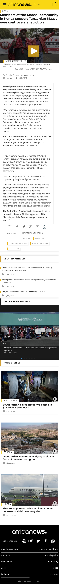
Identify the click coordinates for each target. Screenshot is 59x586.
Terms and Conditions (47, 549)
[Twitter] (31, 541)
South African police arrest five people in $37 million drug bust (27, 406)
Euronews (53, 574)
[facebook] (46, 541)
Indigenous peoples (15, 61)
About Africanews (9, 549)
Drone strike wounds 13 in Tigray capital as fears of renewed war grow (28, 458)
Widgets (5, 574)
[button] (33, 51)
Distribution (6, 562)
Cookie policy (51, 555)
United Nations (40, 244)
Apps (55, 568)
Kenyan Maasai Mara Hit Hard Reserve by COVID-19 (24, 292)
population (41, 238)
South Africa (10, 400)
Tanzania (14, 249)
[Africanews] (20, 5)
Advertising (52, 562)
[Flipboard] (39, 541)
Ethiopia (8, 452)
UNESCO (26, 238)
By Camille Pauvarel (11, 75)
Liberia (7, 504)
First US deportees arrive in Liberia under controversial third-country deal (28, 510)
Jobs (3, 568)
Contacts (5, 555)
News (5, 11)
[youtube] (24, 541)
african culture (18, 244)
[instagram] (53, 541)
